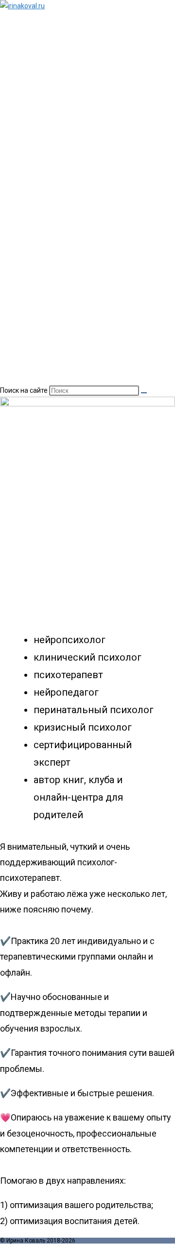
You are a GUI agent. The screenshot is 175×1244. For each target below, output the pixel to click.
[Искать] (143, 393)
